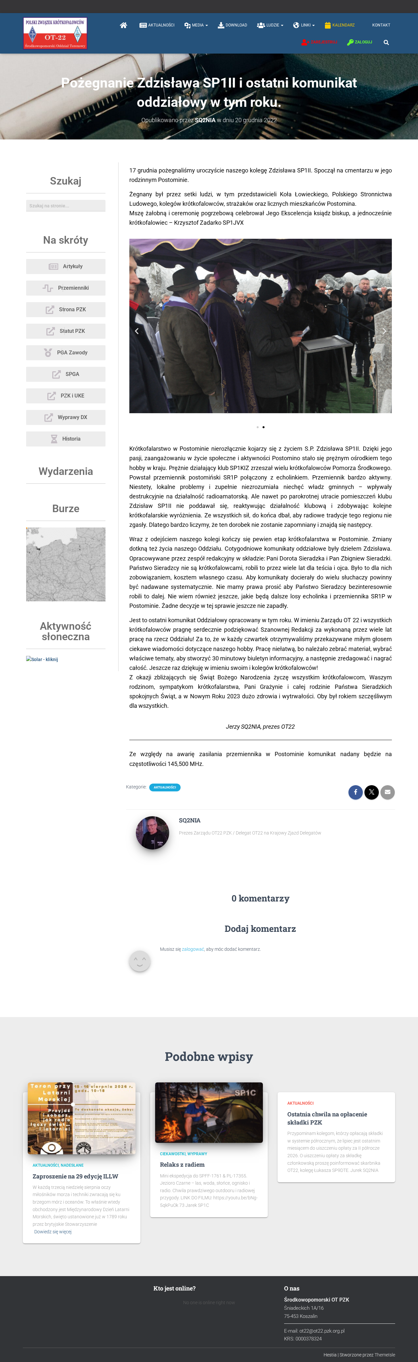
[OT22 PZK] (55, 33)
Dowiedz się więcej (53, 1231)
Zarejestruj (324, 42)
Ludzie (273, 25)
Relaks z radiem (182, 1164)
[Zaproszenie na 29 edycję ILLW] (82, 1118)
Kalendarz (343, 25)
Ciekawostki (172, 1154)
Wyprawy (197, 1154)
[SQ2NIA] (152, 832)
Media (198, 25)
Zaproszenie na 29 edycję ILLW (75, 1176)
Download (236, 25)
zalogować (193, 949)
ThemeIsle (385, 1354)
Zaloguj (363, 42)
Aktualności (161, 25)
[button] (206, 25)
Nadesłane (72, 1165)
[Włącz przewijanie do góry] (405, 1349)
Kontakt (381, 25)
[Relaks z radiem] (209, 1112)
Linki (306, 25)
